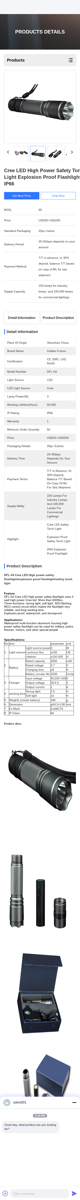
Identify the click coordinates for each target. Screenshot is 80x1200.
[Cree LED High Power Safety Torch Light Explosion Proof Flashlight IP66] (40, 107)
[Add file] (5, 1193)
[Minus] (74, 1102)
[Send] (74, 1193)
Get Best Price (21, 195)
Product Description (58, 318)
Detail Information (21, 318)
